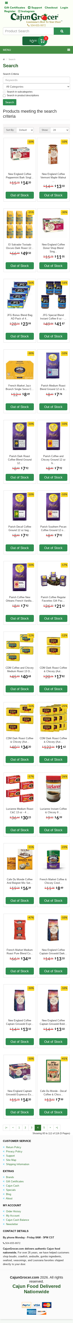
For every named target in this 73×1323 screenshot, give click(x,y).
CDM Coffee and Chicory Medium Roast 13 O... (20, 669)
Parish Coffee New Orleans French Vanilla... (20, 599)
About (8, 1198)
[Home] (4, 59)
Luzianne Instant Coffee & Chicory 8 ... (53, 810)
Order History (13, 1211)
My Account (12, 1215)
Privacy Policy (13, 1151)
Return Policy (13, 1147)
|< (6, 1127)
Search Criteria (11, 74)
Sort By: (10, 130)
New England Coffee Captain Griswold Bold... (53, 1022)
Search (12, 59)
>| (57, 1127)
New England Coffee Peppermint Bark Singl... (19, 176)
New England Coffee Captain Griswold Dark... (53, 951)
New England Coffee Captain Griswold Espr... (19, 1022)
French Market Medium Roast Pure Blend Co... (20, 951)
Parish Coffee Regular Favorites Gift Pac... (53, 599)
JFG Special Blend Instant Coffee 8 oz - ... (53, 317)
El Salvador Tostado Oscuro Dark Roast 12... (19, 246)
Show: (45, 130)
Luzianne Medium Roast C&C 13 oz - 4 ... (19, 810)
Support (10, 1155)
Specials (10, 1189)
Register (9, 11)
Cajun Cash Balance (17, 1219)
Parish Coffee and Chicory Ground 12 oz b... (53, 458)
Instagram (27, 11)
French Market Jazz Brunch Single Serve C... (20, 387)
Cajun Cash (12, 1185)
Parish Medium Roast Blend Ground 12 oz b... (53, 387)
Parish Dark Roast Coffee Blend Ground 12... (20, 458)
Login (64, 7)
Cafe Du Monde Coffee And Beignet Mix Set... (20, 881)
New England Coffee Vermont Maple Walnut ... (53, 176)
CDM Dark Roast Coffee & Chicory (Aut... (53, 669)
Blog (8, 1194)
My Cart (42, 41)
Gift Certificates (14, 7)
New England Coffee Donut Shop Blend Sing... (53, 246)
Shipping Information (17, 1164)
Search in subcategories (20, 91)
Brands (9, 1177)
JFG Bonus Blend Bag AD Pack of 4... (19, 317)
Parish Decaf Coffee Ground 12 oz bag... (19, 528)
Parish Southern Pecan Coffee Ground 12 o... (53, 528)
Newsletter (11, 1224)
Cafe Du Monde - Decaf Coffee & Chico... (53, 1093)
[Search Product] (62, 31)
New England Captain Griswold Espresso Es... (19, 1093)
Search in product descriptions (23, 95)
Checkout (51, 7)
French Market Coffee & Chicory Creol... (53, 881)
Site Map (10, 1160)
